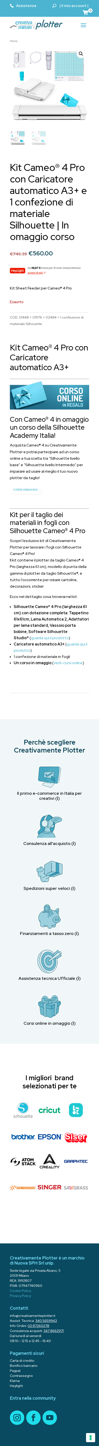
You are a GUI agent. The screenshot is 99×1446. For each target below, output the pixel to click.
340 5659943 (46, 1321)
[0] (85, 12)
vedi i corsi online (68, 662)
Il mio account (74, 5)
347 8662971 (53, 1331)
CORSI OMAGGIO (25, 490)
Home (14, 41)
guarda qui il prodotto (50, 637)
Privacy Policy (20, 1296)
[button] (81, 53)
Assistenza (26, 5)
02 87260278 (38, 1326)
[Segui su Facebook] (33, 1417)
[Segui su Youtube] (50, 1417)
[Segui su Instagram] (17, 1417)
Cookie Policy (20, 1291)
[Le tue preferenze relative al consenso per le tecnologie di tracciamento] (90, 1437)
